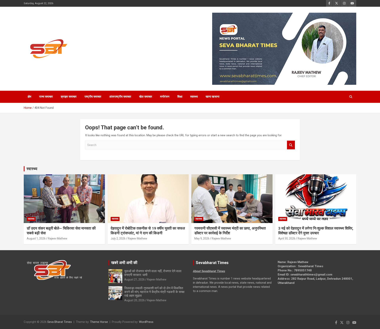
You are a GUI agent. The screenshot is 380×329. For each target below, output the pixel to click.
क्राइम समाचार (69, 96)
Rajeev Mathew (57, 238)
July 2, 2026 (118, 238)
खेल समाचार (145, 96)
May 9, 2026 (201, 238)
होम (29, 96)
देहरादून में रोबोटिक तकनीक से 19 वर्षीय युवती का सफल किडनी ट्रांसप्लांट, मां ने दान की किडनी (148, 231)
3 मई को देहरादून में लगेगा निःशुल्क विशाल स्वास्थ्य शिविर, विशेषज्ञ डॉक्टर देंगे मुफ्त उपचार (315, 231)
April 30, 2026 (286, 238)
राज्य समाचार (46, 96)
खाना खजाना (212, 96)
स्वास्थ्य (194, 96)
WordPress (146, 322)
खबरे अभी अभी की (124, 262)
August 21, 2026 (134, 279)
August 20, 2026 (134, 300)
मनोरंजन (164, 96)
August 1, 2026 (36, 238)
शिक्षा (179, 96)
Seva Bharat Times (59, 322)
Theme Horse (99, 322)
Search (291, 145)
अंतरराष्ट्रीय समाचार (120, 96)
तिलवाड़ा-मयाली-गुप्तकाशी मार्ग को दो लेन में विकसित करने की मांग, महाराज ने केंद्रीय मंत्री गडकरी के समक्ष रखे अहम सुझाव (154, 292)
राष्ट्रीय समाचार (93, 96)
